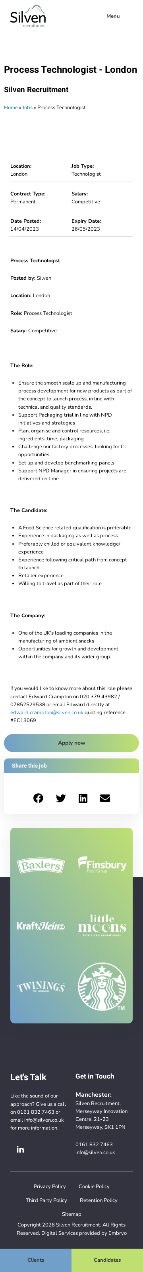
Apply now (71, 743)
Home (11, 107)
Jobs (28, 107)
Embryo (117, 1233)
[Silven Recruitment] (28, 16)
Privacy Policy (50, 1186)
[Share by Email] (105, 798)
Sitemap (71, 1214)
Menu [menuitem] (113, 16)
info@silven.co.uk (44, 1120)
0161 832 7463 (35, 1112)
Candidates (107, 1260)
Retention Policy (99, 1200)
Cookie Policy (94, 1186)
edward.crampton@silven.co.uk (46, 712)
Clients (35, 1260)
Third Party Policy (46, 1200)
